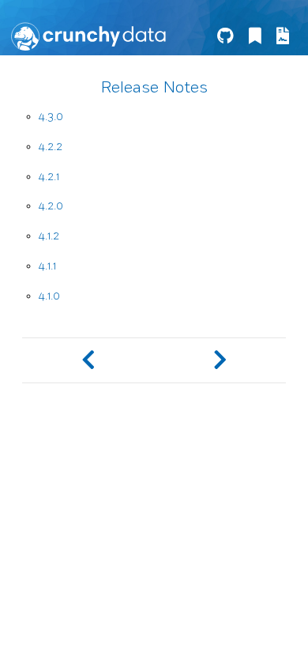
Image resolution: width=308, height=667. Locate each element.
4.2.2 (50, 146)
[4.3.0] (220, 360)
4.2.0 (51, 206)
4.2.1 (49, 176)
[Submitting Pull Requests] (88, 360)
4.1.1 (47, 266)
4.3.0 (51, 116)
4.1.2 (49, 236)
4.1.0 (49, 296)
